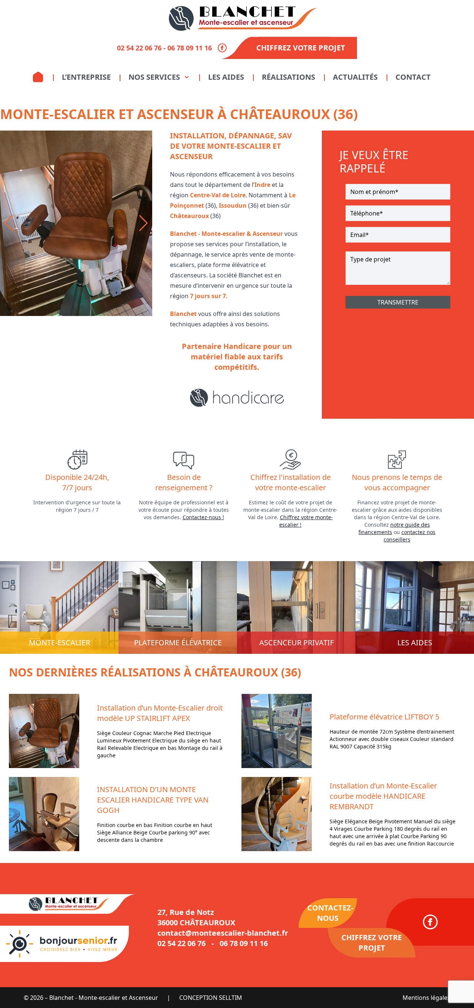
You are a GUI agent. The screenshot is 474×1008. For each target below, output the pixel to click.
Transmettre (397, 302)
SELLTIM (230, 998)
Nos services (154, 77)
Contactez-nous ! (203, 517)
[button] (9, 223)
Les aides (226, 77)
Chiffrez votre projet (300, 48)
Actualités (355, 77)
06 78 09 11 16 (189, 47)
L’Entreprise (86, 77)
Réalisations (288, 77)
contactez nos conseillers (409, 535)
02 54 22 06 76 (139, 47)
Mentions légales (426, 998)
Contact (413, 77)
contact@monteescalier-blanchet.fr (222, 933)
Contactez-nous (330, 913)
